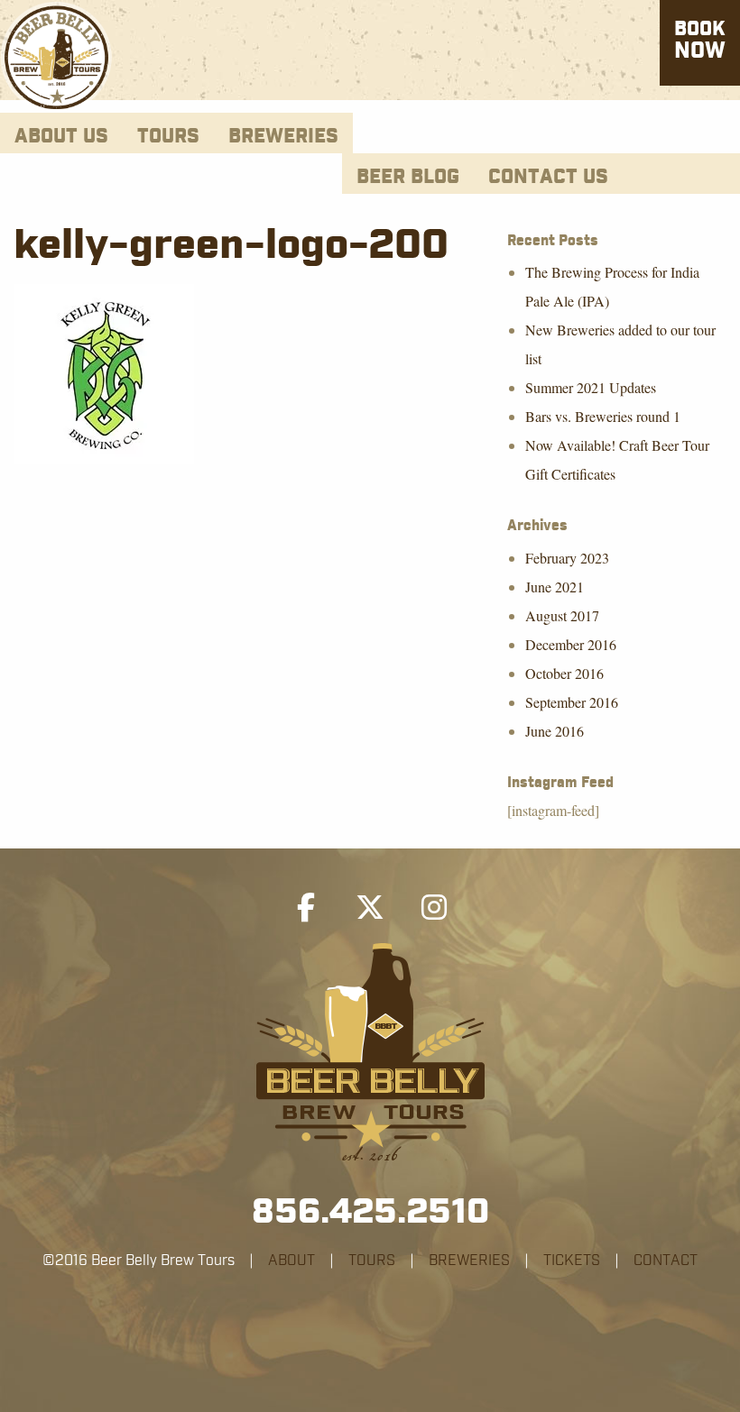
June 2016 (554, 730)
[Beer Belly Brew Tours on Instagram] (434, 908)
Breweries (283, 137)
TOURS (371, 1261)
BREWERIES (469, 1261)
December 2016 (570, 644)
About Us (61, 137)
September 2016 (571, 701)
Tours (168, 137)
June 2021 (554, 586)
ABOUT (291, 1261)
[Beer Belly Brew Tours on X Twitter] (370, 908)
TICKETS (571, 1261)
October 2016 (564, 673)
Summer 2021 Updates (590, 387)
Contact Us (548, 177)
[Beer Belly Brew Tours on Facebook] (306, 908)
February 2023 (567, 557)
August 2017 (562, 615)
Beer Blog (407, 177)
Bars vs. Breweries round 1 (602, 416)
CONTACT (666, 1261)
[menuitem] (61, 133)
